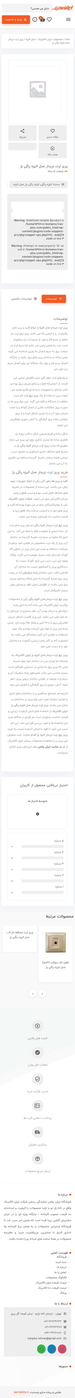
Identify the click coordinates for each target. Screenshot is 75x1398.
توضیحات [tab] (51, 299)
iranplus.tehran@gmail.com (45, 1338)
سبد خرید (61, 1262)
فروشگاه (62, 1257)
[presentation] (42, 993)
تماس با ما (60, 1272)
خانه (67, 39)
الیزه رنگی (46, 184)
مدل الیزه (30, 39)
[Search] (7, 8)
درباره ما (62, 1267)
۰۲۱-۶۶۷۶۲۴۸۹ (53, 1327)
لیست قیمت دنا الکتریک (52, 1288)
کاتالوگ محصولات (56, 1277)
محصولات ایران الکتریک (50, 39)
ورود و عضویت (13, 19)
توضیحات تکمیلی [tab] (21, 299)
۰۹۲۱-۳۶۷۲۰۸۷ (53, 1333)
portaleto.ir (21, 1392)
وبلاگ (63, 1293)
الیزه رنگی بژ (32, 184)
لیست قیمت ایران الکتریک (51, 1283)
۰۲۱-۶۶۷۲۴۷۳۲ (53, 1321)
